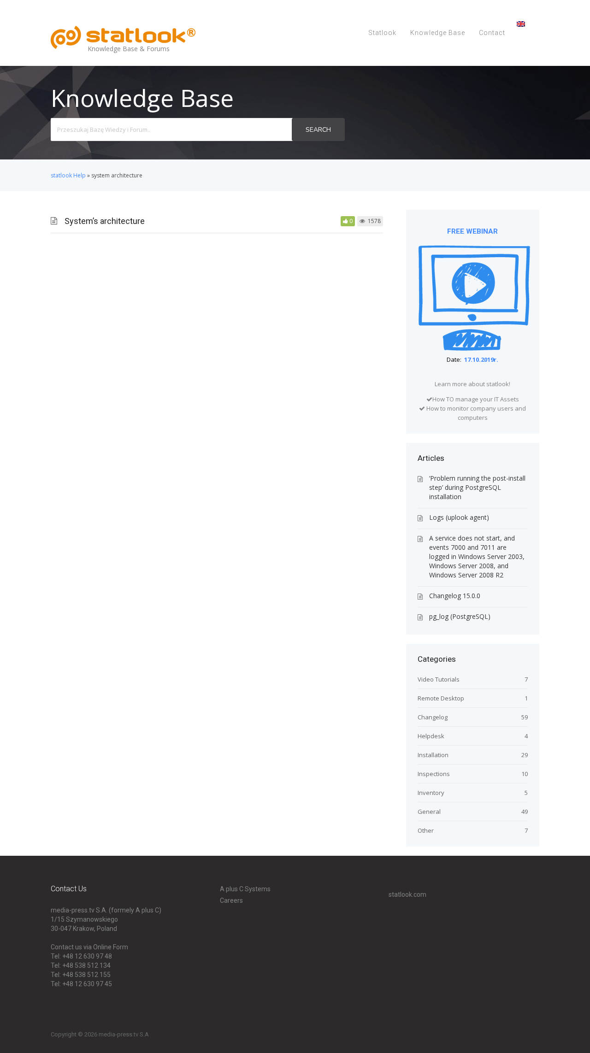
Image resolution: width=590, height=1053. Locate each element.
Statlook (382, 32)
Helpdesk (431, 736)
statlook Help (68, 175)
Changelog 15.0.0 (454, 595)
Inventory (431, 792)
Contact (492, 32)
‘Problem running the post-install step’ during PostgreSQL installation (477, 487)
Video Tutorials (439, 679)
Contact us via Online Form (89, 947)
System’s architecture (105, 221)
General (429, 811)
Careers (231, 900)
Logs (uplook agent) (459, 517)
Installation (433, 755)
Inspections (434, 774)
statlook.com (407, 894)
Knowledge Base (437, 32)
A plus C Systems (245, 889)
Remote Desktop (441, 698)
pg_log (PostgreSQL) (459, 616)
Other (426, 830)
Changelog (433, 717)
